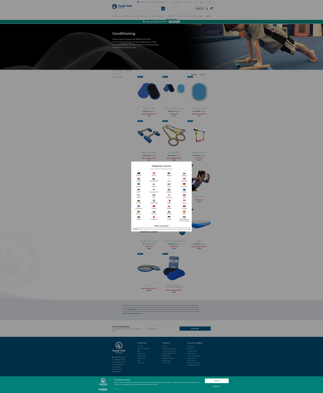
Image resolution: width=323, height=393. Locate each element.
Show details (118, 389)
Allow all (216, 380)
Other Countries (161, 226)
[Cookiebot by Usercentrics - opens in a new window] (103, 389)
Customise (216, 386)
